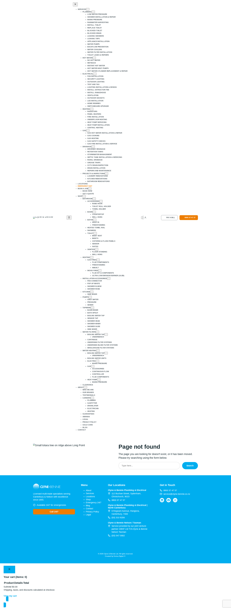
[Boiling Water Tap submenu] (106, 334)
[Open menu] (69, 218)
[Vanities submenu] (96, 249)
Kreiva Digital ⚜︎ (119, 556)
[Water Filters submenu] (97, 332)
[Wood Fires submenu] (99, 270)
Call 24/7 (54, 511)
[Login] (145, 217)
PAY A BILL (170, 217)
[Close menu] (75, 4)
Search (190, 465)
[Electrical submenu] (94, 74)
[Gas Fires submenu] (98, 260)
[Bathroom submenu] (94, 198)
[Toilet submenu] (95, 233)
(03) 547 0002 (118, 535)
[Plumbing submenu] (93, 12)
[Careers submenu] (92, 398)
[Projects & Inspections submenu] (106, 173)
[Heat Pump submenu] (98, 379)
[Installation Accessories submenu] (108, 278)
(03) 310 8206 (118, 517)
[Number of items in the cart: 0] (142, 217)
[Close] (9, 569)
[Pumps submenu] (90, 297)
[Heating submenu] (91, 109)
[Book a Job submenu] (89, 188)
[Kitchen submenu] (91, 292)
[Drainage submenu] (93, 146)
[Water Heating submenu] (98, 350)
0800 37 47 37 (190, 217)
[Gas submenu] (88, 130)
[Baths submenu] (94, 220)
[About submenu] (85, 387)
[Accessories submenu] (101, 201)
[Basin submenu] (94, 212)
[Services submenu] (87, 9)
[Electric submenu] (97, 361)
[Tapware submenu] (92, 307)
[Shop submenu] (84, 196)
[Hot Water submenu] (94, 58)
